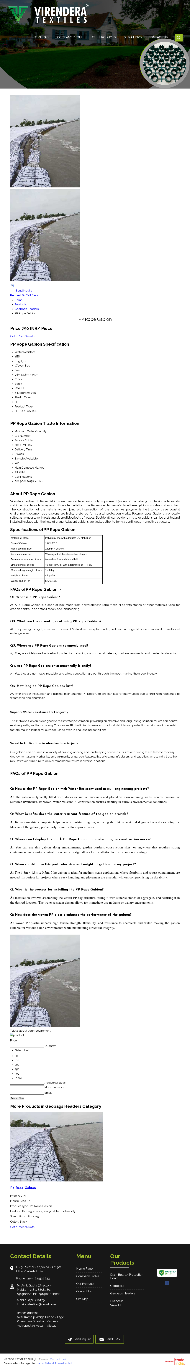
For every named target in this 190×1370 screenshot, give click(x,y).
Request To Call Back (24, 295)
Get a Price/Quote (22, 336)
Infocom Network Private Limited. (53, 1363)
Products (21, 304)
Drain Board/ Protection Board (126, 1276)
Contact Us (158, 37)
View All (115, 1305)
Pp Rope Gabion (23, 1188)
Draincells (117, 1301)
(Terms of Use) (58, 1359)
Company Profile (71, 37)
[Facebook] (167, 1285)
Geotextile (117, 1286)
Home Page (41, 37)
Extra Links (132, 37)
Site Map (82, 1299)
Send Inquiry (23, 290)
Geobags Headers (27, 309)
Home (18, 300)
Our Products (104, 37)
